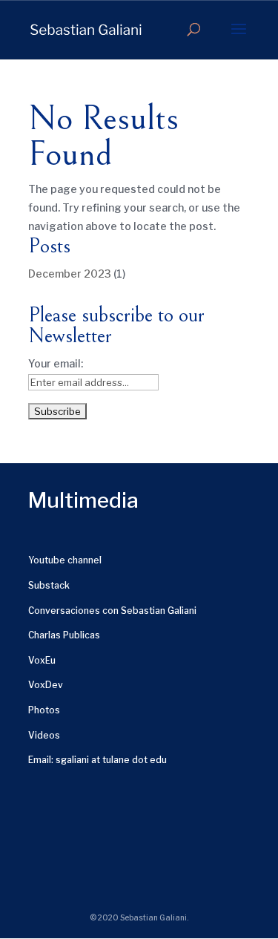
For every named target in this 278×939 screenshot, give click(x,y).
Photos (44, 710)
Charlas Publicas (64, 635)
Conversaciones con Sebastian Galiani (112, 610)
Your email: (55, 363)
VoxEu (42, 660)
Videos (44, 735)
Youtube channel (65, 560)
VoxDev (45, 684)
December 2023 (69, 273)
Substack (49, 585)
